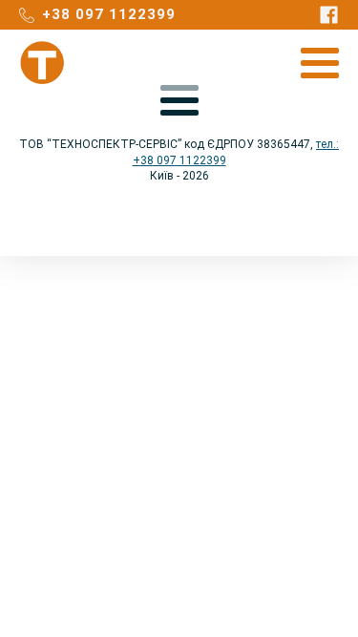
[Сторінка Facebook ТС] (329, 15)
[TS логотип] (43, 63)
